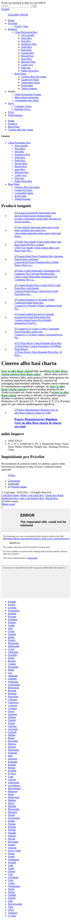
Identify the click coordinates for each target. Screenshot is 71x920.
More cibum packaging (27, 97)
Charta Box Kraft (54, 495)
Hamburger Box (9, 498)
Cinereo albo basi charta (33, 76)
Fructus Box (27, 53)
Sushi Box (26, 47)
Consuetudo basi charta (27, 100)
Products (12, 29)
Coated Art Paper (30, 79)
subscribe (6, 469)
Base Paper (20, 73)
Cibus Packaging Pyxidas (28, 94)
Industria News (22, 109)
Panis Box (26, 50)
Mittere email (8, 504)
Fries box (26, 67)
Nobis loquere (15, 115)
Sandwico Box (29, 44)
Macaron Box (28, 61)
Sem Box (26, 41)
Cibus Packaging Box (26, 32)
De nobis (12, 23)
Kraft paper (27, 85)
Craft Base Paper (10, 495)
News (11, 103)
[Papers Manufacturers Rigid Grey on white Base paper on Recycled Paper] (39, 412)
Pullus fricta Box (30, 70)
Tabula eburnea (29, 88)
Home (11, 20)
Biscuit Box (27, 55)
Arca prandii (27, 35)
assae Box (26, 58)
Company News (23, 106)
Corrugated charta (30, 82)
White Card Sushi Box (32, 495)
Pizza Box (26, 38)
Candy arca (27, 64)
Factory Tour (21, 26)
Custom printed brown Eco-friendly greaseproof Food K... (33, 322)
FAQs (11, 112)
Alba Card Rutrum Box (31, 498)
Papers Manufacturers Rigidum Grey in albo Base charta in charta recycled (38, 423)
